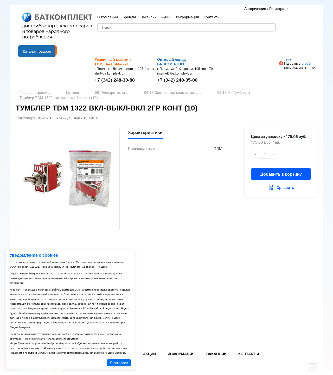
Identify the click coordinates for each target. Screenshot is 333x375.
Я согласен (119, 363)
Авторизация (255, 9)
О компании (107, 17)
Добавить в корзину (281, 174)
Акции (166, 17)
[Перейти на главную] (57, 26)
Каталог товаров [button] (37, 51)
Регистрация (280, 9)
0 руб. (299, 65)
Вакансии (148, 17)
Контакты (211, 17)
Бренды (129, 17)
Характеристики (145, 132)
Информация (187, 17)
